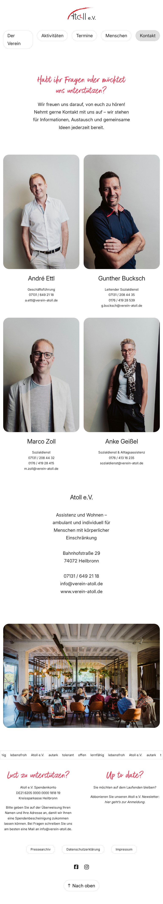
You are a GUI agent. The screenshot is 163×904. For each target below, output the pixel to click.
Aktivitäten (52, 35)
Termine (84, 35)
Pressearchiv (41, 849)
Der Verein (14, 39)
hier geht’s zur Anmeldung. (125, 802)
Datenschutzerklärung (83, 849)
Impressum (124, 849)
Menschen (116, 35)
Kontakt (148, 35)
